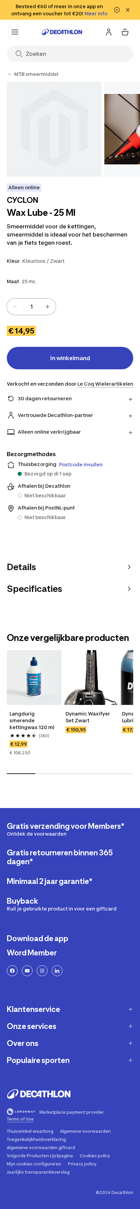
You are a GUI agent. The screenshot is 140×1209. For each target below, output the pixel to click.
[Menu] (15, 32)
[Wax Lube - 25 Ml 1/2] (54, 129)
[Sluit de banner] (127, 9)
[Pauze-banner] (116, 9)
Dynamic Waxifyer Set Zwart (88, 717)
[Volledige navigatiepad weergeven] (9, 74)
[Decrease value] (15, 307)
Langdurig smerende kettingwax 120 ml (32, 720)
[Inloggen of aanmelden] (109, 32)
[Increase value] (47, 307)
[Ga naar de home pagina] (61, 32)
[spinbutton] (31, 306)
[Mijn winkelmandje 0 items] (125, 32)
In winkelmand (70, 358)
